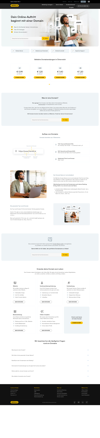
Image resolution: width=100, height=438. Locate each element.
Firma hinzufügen (14, 390)
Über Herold (59, 391)
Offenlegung (37, 393)
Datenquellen (37, 390)
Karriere (64, 1)
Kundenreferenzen (70, 4)
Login (82, 1)
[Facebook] (75, 403)
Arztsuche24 (84, 393)
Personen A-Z (14, 395)
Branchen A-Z (14, 391)
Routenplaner (85, 391)
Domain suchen (19, 77)
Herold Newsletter (85, 395)
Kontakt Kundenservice (62, 395)
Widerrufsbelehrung (38, 396)
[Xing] (87, 403)
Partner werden (60, 396)
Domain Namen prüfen (58, 244)
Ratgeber (71, 7)
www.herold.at (42, 104)
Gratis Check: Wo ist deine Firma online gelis (22, 1)
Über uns (70, 1)
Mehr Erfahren (19, 301)
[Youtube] (79, 403)
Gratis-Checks (59, 4)
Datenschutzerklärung (39, 395)
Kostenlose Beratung (61, 390)
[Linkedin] (83, 403)
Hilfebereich (76, 1)
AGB (35, 391)
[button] (49, 84)
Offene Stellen (85, 390)
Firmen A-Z (13, 393)
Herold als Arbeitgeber (62, 393)
